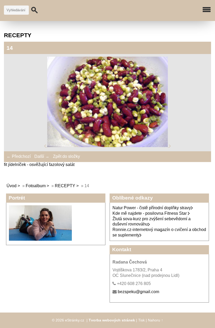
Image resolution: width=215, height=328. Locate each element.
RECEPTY (65, 186)
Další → (41, 156)
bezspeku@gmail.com (138, 291)
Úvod (12, 186)
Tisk (141, 320)
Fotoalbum (36, 186)
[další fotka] (170, 145)
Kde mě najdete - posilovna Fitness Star (150, 213)
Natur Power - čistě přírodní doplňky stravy (151, 208)
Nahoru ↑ (155, 320)
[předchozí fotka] (45, 145)
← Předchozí (19, 156)
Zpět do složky (66, 156)
